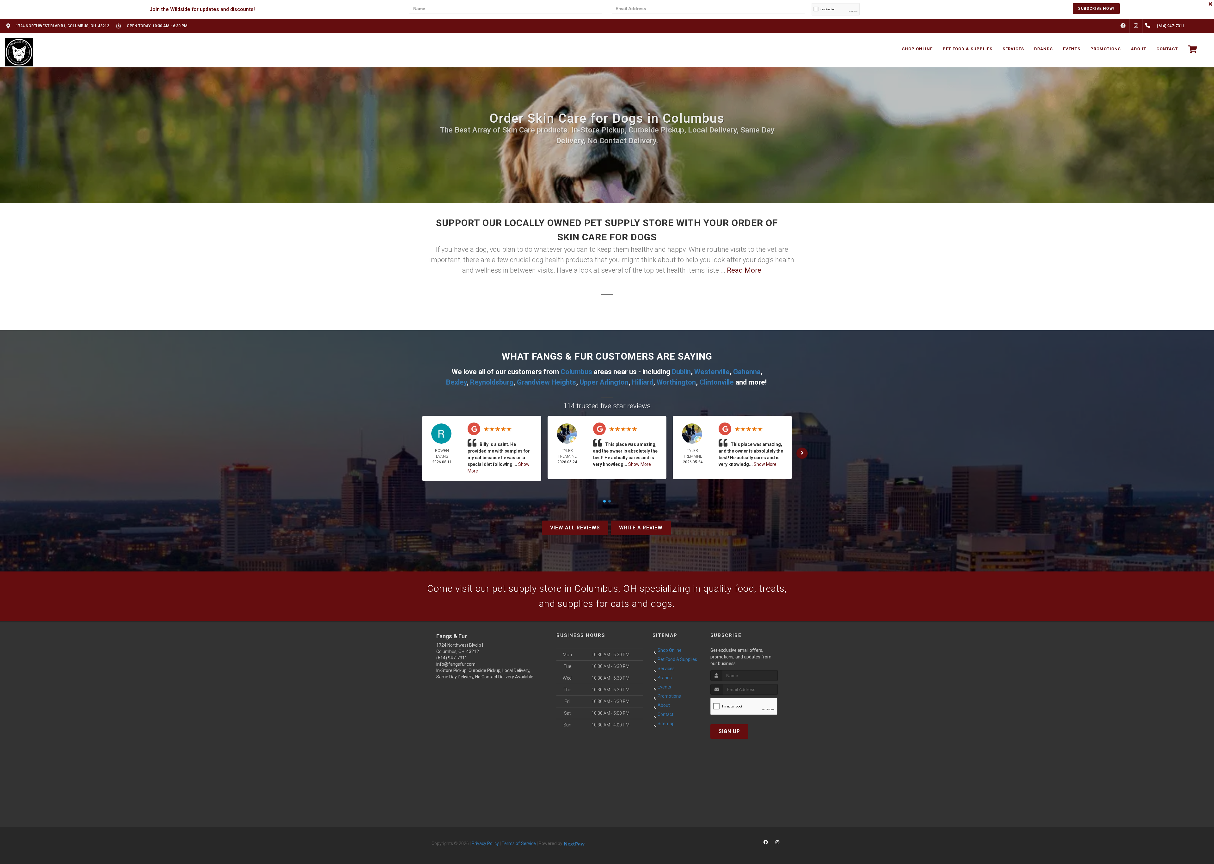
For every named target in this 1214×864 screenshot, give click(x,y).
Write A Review (641, 528)
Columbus (576, 372)
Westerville (712, 372)
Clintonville (716, 382)
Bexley (456, 382)
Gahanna (747, 372)
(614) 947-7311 (451, 657)
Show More (639, 464)
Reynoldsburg (491, 382)
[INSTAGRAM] (1136, 26)
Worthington (676, 382)
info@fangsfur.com (455, 664)
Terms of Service (519, 843)
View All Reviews (575, 528)
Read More (744, 270)
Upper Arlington (603, 382)
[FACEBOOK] (1123, 26)
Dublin (681, 372)
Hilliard (642, 382)
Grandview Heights (546, 382)
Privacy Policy (485, 843)
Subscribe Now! (1096, 8)
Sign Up (729, 731)
